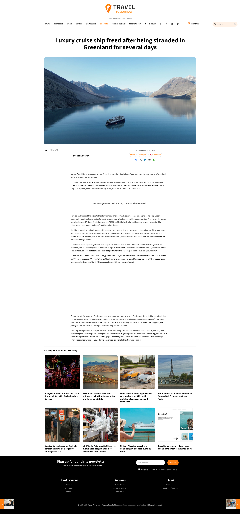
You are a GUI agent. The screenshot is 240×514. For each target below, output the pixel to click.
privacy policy (153, 268)
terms (143, 268)
